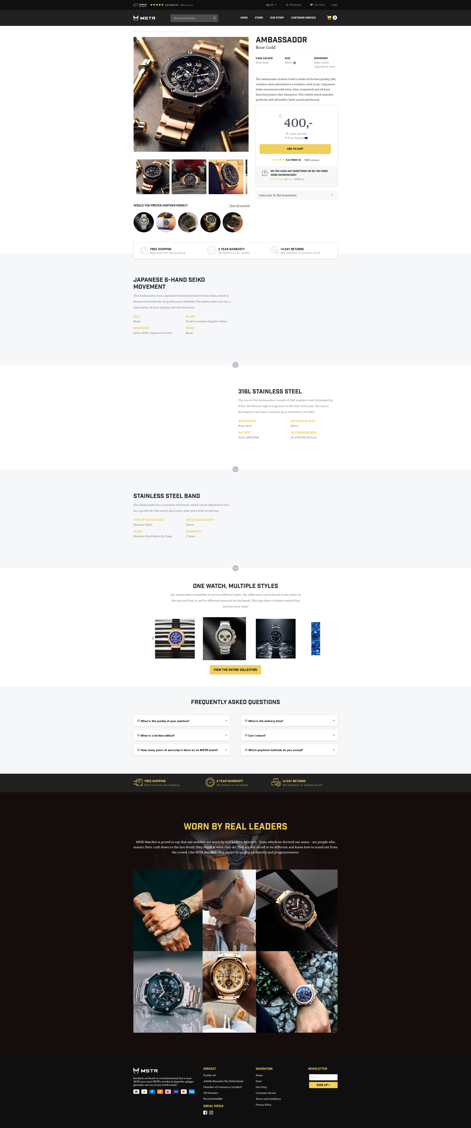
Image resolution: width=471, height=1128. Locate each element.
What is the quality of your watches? (165, 721)
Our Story (277, 18)
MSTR (137, 31)
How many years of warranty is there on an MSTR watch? (179, 750)
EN (272, 4)
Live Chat (319, 4)
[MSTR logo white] (150, 18)
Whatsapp (277, 179)
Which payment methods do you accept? (275, 750)
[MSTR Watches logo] (165, 1070)
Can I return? (257, 735)
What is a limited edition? (158, 735)
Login (334, 4)
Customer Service (303, 18)
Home (244, 18)
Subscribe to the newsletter (278, 195)
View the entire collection (235, 670)
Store (259, 18)
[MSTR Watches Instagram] (211, 1113)
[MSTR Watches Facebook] (205, 1113)
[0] (329, 18)
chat (291, 179)
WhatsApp (295, 4)
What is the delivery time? (265, 721)
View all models (239, 206)
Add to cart (295, 149)
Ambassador (163, 31)
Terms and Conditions (268, 1098)
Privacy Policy (263, 1104)
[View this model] (144, 222)
